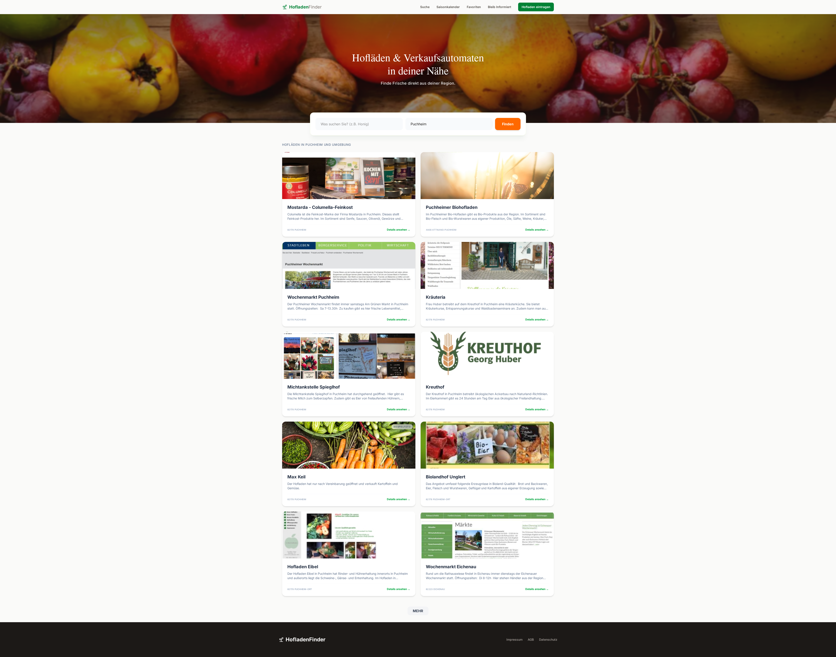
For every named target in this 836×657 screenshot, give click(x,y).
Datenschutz (548, 639)
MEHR (418, 611)
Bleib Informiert (499, 7)
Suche (425, 7)
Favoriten (474, 7)
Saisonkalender (448, 7)
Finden (508, 124)
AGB (531, 639)
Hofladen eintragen (536, 7)
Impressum (514, 639)
